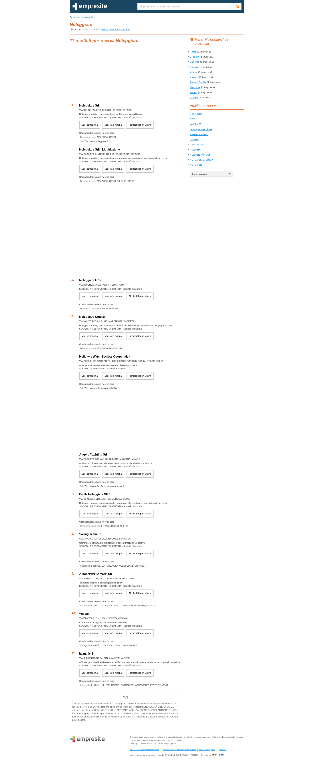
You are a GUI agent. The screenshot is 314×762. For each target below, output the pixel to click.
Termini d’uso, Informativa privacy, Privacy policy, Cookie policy (189, 750)
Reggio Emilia (198, 82)
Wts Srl (84, 613)
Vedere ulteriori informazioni (115, 29)
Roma (193, 52)
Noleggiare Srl (89, 105)
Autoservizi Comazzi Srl (95, 573)
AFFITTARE (196, 144)
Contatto (222, 750)
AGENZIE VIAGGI (200, 155)
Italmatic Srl (87, 653)
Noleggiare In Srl (90, 280)
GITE (192, 119)
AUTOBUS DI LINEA (201, 160)
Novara (194, 77)
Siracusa (195, 87)
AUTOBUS (196, 165)
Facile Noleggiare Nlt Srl (95, 494)
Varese (194, 97)
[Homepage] (90, 9)
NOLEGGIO (196, 114)
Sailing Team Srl (90, 534)
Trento (193, 92)
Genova (194, 67)
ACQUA (194, 139)
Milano (194, 72)
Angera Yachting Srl (93, 454)
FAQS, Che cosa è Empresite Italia (144, 750)
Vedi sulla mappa (113, 125)
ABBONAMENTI (199, 134)
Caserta (194, 62)
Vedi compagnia (90, 125)
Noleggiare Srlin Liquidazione (99, 149)
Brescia (194, 57)
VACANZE (196, 124)
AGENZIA (195, 150)
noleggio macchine (201, 129)
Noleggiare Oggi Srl (92, 316)
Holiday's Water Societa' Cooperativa (104, 356)
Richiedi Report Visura (140, 125)
